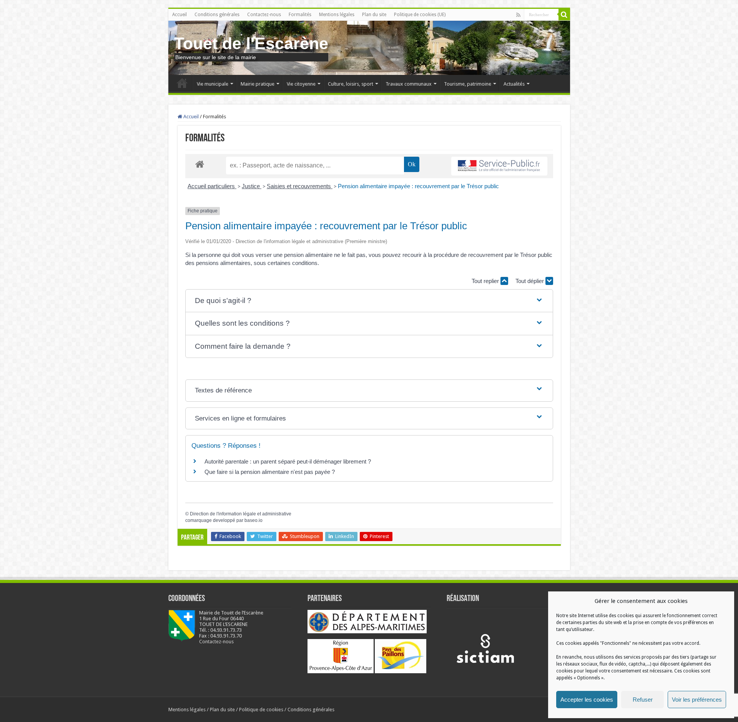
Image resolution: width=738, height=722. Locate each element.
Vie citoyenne (301, 84)
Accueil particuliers (212, 186)
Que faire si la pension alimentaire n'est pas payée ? (269, 472)
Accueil (179, 14)
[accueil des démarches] (199, 164)
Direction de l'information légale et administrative (240, 514)
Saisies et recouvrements (299, 186)
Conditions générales (216, 14)
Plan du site (374, 14)
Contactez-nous (264, 14)
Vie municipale (212, 84)
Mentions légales (336, 14)
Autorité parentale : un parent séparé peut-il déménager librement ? (287, 461)
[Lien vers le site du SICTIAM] (485, 648)
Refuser (643, 699)
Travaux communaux (409, 84)
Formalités (300, 14)
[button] (369, 301)
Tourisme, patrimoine (467, 84)
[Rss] (518, 15)
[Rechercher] (564, 14)
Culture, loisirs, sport (350, 84)
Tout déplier (530, 281)
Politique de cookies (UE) (419, 14)
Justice (251, 186)
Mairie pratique (257, 84)
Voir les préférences (697, 699)
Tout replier (486, 281)
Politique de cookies (261, 709)
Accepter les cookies (586, 699)
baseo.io (253, 520)
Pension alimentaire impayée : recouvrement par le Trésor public (418, 186)
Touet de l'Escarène (251, 43)
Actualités (514, 84)
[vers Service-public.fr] (499, 166)
